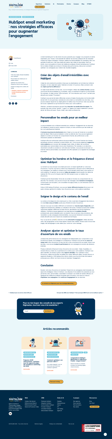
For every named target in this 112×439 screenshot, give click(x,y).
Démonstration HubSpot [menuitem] (47, 410)
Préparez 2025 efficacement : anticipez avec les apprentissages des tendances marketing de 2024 (31, 363)
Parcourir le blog (55, 382)
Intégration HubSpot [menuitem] (46, 403)
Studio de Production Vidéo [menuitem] (32, 406)
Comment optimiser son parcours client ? (55, 361)
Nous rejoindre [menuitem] (77, 403)
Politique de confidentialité (55, 423)
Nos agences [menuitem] (76, 401)
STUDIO (89, 4)
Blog (83, 4)
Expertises (39, 4)
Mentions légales (39, 423)
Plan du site (71, 423)
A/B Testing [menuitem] (60, 408)
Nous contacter (40, 7)
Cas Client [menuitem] (91, 403)
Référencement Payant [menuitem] (30, 405)
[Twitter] (16, 103)
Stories (69, 4)
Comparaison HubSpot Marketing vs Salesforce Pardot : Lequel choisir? (78, 359)
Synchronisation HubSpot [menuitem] (47, 405)
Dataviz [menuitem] (59, 405)
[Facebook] (13, 103)
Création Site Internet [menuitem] (30, 401)
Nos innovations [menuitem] (77, 405)
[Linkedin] (10, 103)
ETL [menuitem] (58, 406)
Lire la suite (26, 369)
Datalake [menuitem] (59, 401)
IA (53, 4)
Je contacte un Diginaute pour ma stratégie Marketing (57, 283)
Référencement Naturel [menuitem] (31, 403)
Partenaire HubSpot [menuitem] (46, 401)
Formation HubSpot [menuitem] (46, 406)
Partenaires (60, 4)
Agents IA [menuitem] (59, 410)
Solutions (47, 4)
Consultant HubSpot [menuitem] (46, 408)
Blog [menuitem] (90, 401)
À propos (76, 4)
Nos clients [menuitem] (76, 406)
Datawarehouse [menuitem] (61, 403)
